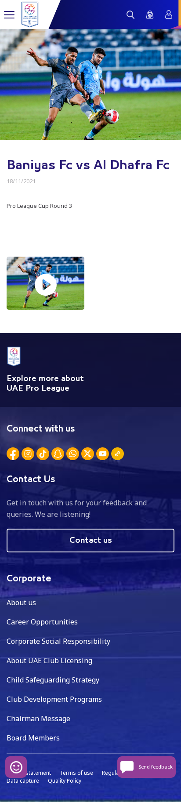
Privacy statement (29, 773)
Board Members (33, 738)
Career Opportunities (42, 622)
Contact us (90, 540)
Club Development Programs (54, 699)
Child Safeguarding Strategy (53, 680)
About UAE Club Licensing (49, 660)
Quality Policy (64, 780)
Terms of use (76, 773)
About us (21, 602)
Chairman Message (38, 718)
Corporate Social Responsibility (58, 641)
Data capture (23, 780)
